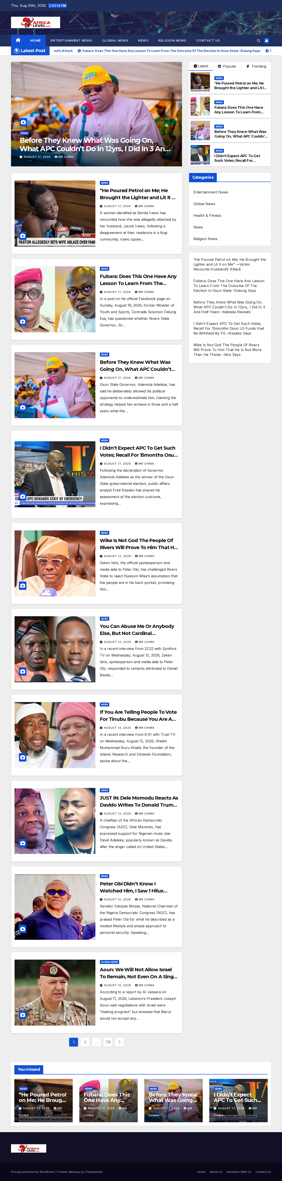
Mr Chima (66, 156)
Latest (203, 66)
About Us (216, 1172)
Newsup (74, 1172)
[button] (258, 41)
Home (35, 40)
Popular (229, 66)
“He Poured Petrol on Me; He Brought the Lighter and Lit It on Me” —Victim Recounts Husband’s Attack (239, 90)
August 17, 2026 (38, 156)
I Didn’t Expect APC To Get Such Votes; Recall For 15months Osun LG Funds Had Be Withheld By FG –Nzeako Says (95, 149)
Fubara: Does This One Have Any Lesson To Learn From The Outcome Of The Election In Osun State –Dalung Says (240, 114)
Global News (115, 40)
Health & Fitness (207, 215)
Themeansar (93, 1172)
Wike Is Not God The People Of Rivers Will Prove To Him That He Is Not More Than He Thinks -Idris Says (227, 350)
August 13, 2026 (118, 556)
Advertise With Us (239, 1172)
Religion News (172, 40)
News (143, 40)
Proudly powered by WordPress (33, 1172)
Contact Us (208, 40)
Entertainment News (71, 40)
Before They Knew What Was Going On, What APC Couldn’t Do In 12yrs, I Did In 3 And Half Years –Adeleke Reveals (240, 138)
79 (108, 1042)
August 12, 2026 (118, 899)
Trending (258, 66)
